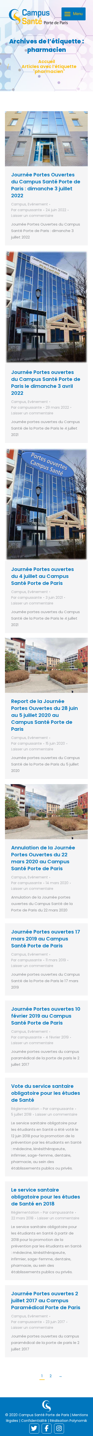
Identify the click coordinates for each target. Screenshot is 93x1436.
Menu (78, 13)
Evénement (38, 204)
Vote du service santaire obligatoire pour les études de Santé (45, 1093)
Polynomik (78, 1420)
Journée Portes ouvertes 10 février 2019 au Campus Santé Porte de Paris (45, 1015)
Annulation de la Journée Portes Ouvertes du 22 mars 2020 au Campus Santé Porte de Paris (43, 858)
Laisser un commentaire (32, 215)
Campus (18, 204)
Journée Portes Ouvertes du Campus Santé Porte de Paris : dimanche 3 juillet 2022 (45, 185)
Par (26, 209)
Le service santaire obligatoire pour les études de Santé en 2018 (45, 1196)
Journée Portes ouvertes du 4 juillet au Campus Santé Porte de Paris (42, 576)
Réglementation (25, 1108)
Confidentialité (34, 1420)
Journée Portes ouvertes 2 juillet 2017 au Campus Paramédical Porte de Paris (45, 1300)
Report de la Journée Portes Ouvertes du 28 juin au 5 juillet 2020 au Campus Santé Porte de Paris (44, 715)
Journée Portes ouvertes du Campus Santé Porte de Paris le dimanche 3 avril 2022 (45, 383)
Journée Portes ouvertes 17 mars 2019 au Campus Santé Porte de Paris (45, 938)
